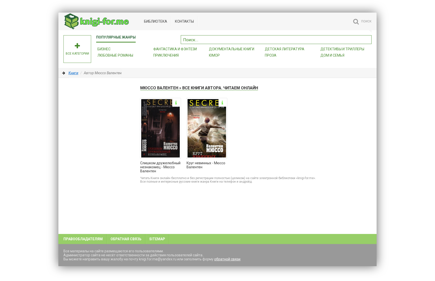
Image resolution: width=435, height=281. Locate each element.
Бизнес (104, 49)
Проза (270, 55)
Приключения (166, 55)
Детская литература (284, 49)
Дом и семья (332, 55)
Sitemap (157, 239)
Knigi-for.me (101, 21)
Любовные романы (115, 55)
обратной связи (227, 259)
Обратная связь (126, 239)
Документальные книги (231, 49)
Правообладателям (83, 239)
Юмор (214, 55)
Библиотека (155, 21)
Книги (73, 73)
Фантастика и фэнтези (175, 49)
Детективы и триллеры (342, 49)
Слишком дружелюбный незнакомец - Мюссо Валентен (160, 167)
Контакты (184, 21)
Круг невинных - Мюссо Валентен (206, 165)
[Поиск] (368, 39)
